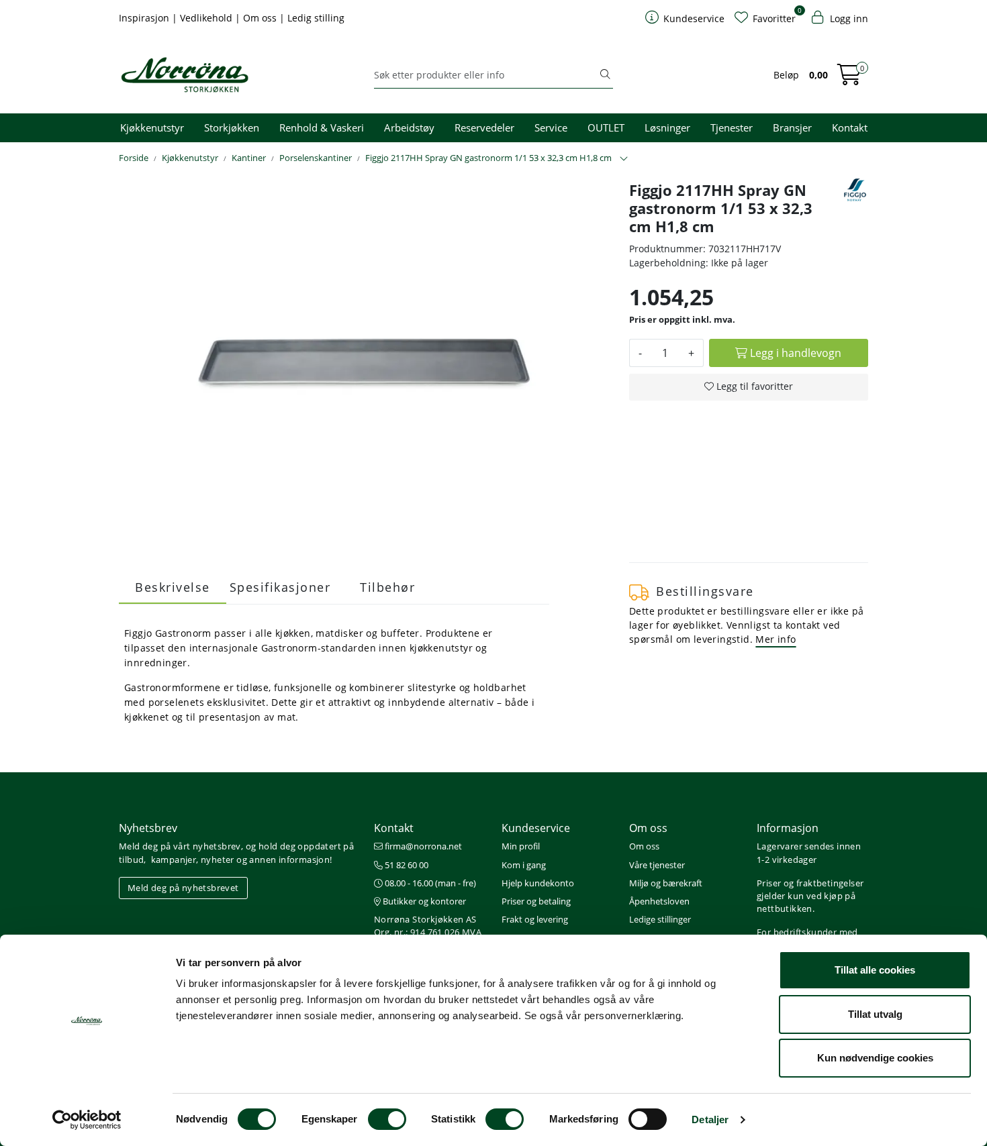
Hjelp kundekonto (538, 883)
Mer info (775, 639)
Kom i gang (524, 865)
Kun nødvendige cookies (875, 1057)
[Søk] (605, 75)
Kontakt (849, 127)
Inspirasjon (145, 17)
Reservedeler (484, 127)
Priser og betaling (536, 901)
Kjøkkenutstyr (152, 127)
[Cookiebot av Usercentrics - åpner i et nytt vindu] (87, 1120)
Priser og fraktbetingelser (810, 883)
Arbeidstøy (409, 127)
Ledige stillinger (660, 919)
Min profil (521, 846)
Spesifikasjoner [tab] (280, 587)
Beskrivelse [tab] (172, 587)
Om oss (261, 17)
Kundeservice (536, 828)
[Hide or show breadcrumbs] (623, 159)
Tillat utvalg (875, 1014)
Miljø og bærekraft (665, 883)
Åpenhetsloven (659, 901)
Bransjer (792, 127)
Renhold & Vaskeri (321, 127)
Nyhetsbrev (148, 828)
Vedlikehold (207, 17)
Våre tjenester (657, 865)
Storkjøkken (231, 127)
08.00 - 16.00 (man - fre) (429, 883)
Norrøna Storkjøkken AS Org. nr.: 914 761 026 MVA (427, 925)
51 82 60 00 (405, 865)
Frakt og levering (535, 919)
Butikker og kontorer (423, 901)
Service (550, 127)
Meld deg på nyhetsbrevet (183, 888)
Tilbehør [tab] (387, 587)
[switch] (387, 1119)
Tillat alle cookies (875, 970)
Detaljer (710, 1119)
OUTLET (606, 127)
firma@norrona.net (422, 846)
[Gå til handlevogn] (849, 78)
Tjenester (731, 127)
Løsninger (667, 127)
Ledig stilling (315, 17)
